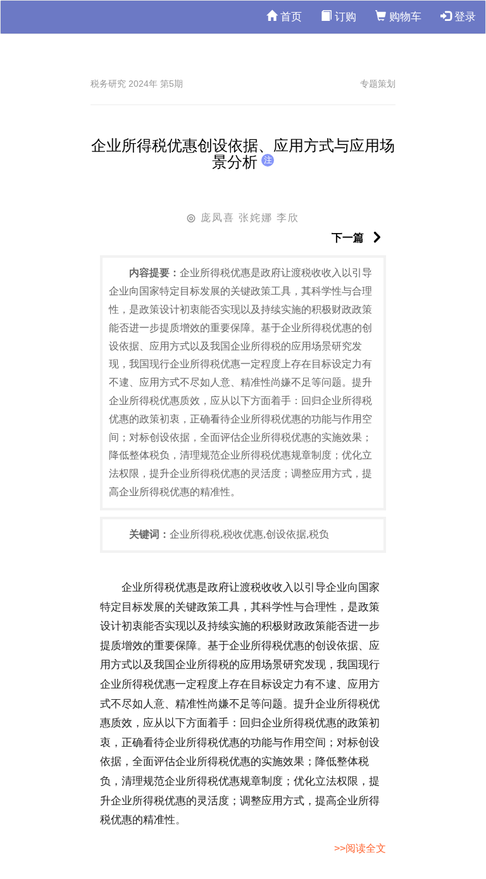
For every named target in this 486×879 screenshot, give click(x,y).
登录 (463, 17)
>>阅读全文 (360, 848)
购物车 (403, 17)
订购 (344, 17)
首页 (289, 17)
